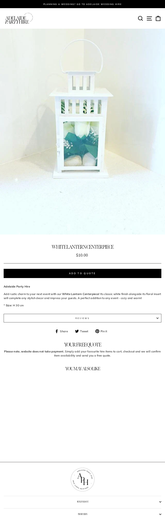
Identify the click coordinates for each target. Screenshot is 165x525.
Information (82, 514)
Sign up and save (82, 502)
